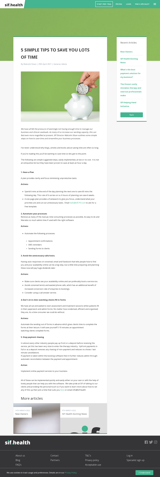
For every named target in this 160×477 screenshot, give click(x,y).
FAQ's (18, 464)
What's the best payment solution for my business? (130, 73)
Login (128, 4)
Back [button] (132, 115)
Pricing (119, 4)
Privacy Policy (70, 472)
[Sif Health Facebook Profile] (146, 443)
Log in (130, 455)
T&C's (88, 455)
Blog (18, 460)
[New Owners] (36, 418)
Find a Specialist (142, 4)
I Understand (144, 472)
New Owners (126, 51)
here (62, 390)
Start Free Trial (104, 4)
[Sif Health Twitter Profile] (151, 443)
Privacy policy (92, 460)
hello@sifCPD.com (78, 202)
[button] (154, 4)
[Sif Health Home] (18, 449)
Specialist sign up (135, 460)
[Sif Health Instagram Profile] (155, 443)
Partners (55, 460)
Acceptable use (93, 464)
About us (20, 455)
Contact (54, 455)
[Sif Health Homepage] (13, 4)
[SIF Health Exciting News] (83, 418)
